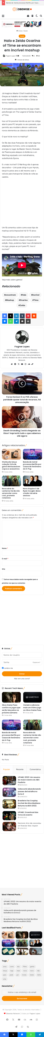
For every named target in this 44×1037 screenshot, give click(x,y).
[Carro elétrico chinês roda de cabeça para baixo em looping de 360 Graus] (35, 951)
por (17, 975)
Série (39, 975)
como (12, 966)
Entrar (22, 674)
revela (24, 975)
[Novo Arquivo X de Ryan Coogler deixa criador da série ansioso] (32, 481)
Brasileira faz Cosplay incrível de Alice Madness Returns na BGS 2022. (29, 803)
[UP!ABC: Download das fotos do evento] (9, 815)
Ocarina (24, 300)
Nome (5, 548)
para (4, 975)
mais (18, 971)
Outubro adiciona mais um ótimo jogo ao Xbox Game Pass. (32, 707)
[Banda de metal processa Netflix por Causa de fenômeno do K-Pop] (32, 454)
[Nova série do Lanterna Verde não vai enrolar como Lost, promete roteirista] (11, 481)
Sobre (32, 975)
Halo (24, 295)
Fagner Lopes (10, 56)
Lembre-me (8, 668)
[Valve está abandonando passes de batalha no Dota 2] (9, 792)
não (38, 971)
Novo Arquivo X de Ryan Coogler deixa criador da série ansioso (31, 492)
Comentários (35, 769)
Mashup (10, 300)
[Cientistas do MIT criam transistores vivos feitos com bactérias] (8, 951)
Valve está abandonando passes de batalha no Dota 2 (29, 791)
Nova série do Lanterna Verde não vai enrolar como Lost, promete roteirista (11, 493)
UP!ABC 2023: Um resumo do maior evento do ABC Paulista (29, 780)
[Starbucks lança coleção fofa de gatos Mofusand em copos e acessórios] (11, 454)
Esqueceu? (36, 662)
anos (4, 966)
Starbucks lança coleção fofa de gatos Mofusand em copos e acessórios (11, 465)
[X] (18, 364)
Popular (6, 769)
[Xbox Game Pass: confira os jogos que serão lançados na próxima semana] (11, 697)
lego (11, 971)
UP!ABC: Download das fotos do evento (28, 813)
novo (32, 971)
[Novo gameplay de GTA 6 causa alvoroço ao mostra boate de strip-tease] (22, 951)
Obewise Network (13, 1013)
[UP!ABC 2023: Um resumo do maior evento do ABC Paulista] (9, 780)
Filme (25, 966)
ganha (32, 966)
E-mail (5, 559)
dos (18, 966)
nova (25, 971)
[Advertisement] (22, 203)
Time (36, 300)
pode (11, 975)
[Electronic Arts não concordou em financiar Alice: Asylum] (9, 826)
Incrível (35, 295)
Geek (26, 31)
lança (5, 971)
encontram (10, 295)
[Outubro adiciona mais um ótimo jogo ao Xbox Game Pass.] (32, 697)
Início (20, 31)
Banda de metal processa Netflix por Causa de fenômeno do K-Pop (32, 465)
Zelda (22, 305)
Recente (19, 769)
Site (3, 569)
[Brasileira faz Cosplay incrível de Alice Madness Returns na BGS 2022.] (9, 804)
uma (4, 979)
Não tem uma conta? (22, 679)
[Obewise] (22, 9)
